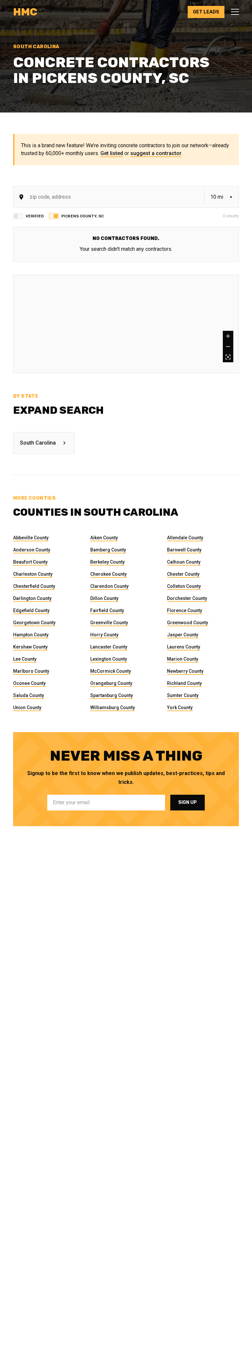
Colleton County (184, 586)
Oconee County (29, 683)
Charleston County (32, 574)
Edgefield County (31, 610)
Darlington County (32, 598)
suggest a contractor (155, 153)
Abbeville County (31, 537)
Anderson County (31, 549)
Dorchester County (187, 598)
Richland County (184, 683)
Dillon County (104, 598)
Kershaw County (30, 646)
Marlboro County (31, 671)
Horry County (104, 634)
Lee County (24, 659)
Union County (27, 707)
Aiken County (104, 537)
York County (180, 707)
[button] (233, 12)
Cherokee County (108, 574)
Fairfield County (107, 610)
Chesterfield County (34, 586)
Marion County (182, 659)
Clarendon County (109, 586)
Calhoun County (183, 562)
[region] (126, 324)
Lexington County (108, 659)
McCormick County (110, 671)
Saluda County (28, 695)
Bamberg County (108, 549)
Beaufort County (30, 562)
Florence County (184, 610)
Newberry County (185, 671)
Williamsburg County (112, 707)
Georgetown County (34, 622)
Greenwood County (187, 622)
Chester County (183, 574)
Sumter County (183, 695)
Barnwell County (184, 549)
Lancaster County (108, 646)
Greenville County (109, 622)
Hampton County (31, 634)
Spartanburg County (111, 695)
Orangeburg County (111, 683)
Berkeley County (107, 562)
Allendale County (185, 537)
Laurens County (183, 646)
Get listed (111, 153)
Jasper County (182, 634)
